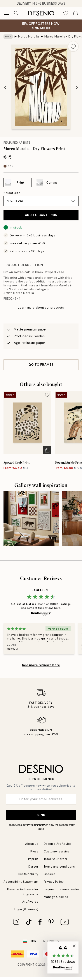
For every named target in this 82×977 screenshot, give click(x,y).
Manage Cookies (56, 897)
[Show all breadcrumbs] (8, 36)
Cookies (50, 874)
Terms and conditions (59, 866)
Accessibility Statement (20, 882)
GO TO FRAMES (41, 364)
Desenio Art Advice (58, 844)
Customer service (57, 851)
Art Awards (30, 902)
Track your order (56, 859)
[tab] (13, 135)
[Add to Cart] (47, 450)
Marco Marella (28, 36)
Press (34, 851)
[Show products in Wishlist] (66, 13)
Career (33, 866)
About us (31, 844)
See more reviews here (41, 665)
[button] (63, 957)
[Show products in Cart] (75, 13)
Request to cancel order (61, 889)
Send (41, 815)
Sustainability (28, 874)
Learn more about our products (41, 307)
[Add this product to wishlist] (73, 46)
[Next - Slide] (76, 87)
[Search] (16, 13)
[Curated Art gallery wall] (31, 518)
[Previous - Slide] (5, 87)
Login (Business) (26, 909)
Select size (11, 193)
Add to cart (41, 215)
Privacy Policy (36, 825)
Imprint (33, 859)
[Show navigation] (6, 13)
